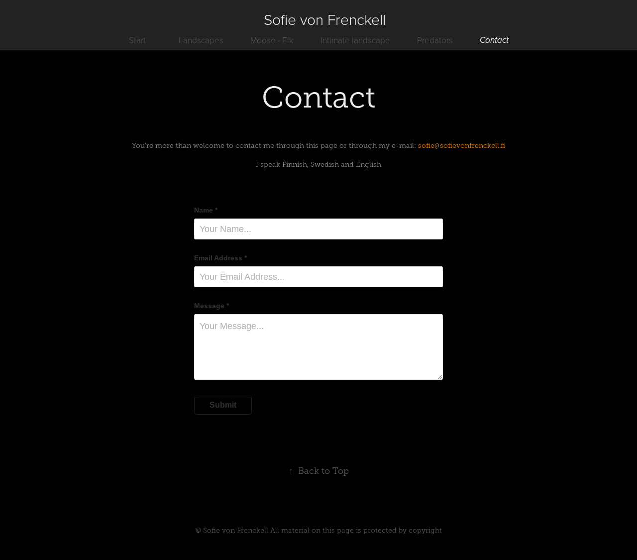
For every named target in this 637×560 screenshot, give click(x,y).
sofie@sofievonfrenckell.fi (461, 145)
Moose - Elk (272, 40)
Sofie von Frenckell (325, 19)
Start (137, 40)
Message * (211, 305)
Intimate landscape (355, 40)
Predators (435, 40)
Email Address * (220, 257)
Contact (494, 40)
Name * (205, 210)
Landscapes (201, 40)
